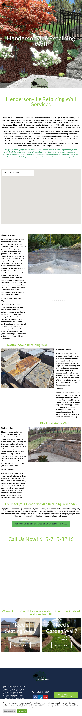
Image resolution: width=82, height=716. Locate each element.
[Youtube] (45, 697)
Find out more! (20, 645)
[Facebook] (35, 697)
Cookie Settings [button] (9, 711)
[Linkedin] (40, 697)
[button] (49, 5)
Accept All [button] (22, 711)
